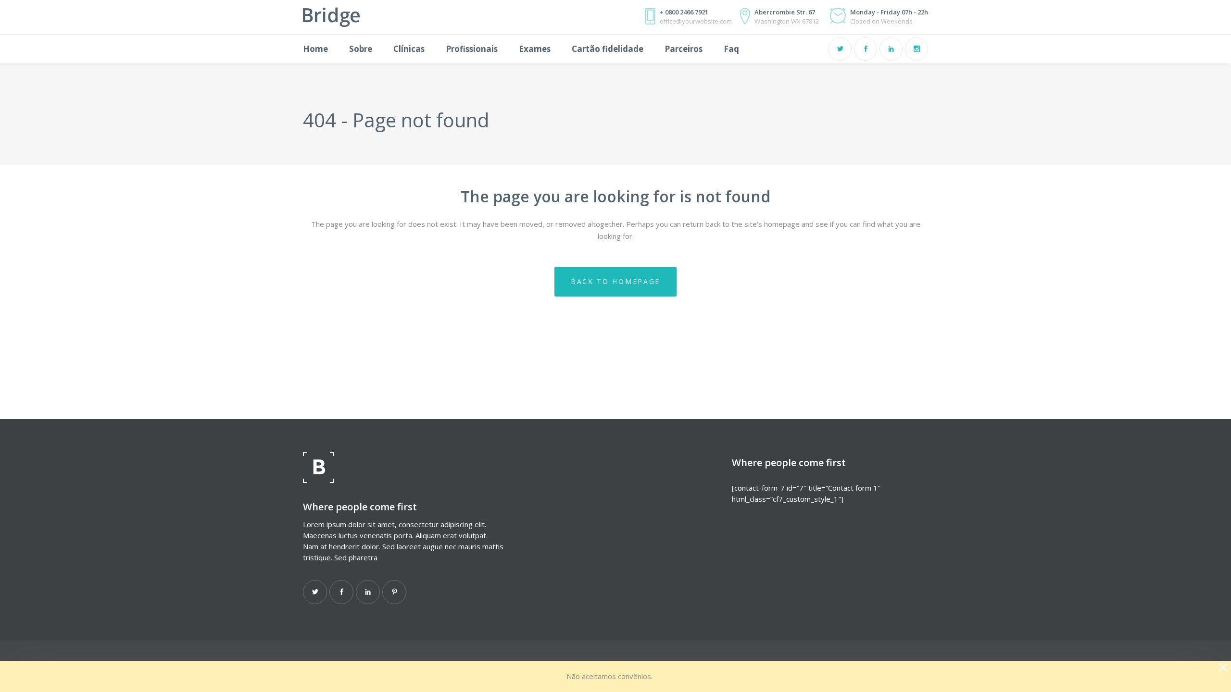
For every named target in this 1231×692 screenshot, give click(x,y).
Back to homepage (615, 281)
